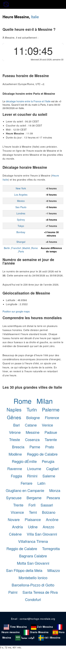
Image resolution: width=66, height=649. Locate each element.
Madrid (26, 248)
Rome (34, 248)
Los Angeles (20, 194)
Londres (20, 213)
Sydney (21, 219)
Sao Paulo (20, 207)
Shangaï (20, 241)
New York (21, 188)
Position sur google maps (16, 311)
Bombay (20, 232)
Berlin (7, 248)
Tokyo (21, 226)
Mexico (21, 201)
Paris (21, 251)
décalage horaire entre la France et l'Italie (28, 101)
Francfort (16, 248)
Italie (35, 16)
